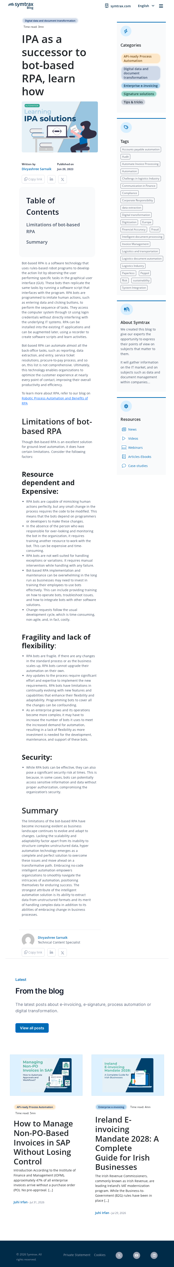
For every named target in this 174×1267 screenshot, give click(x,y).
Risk (124, 280)
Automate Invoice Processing (140, 164)
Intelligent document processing (142, 237)
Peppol (144, 273)
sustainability (141, 280)
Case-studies (137, 466)
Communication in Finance (138, 186)
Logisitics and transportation (140, 251)
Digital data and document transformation (50, 20)
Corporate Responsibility (137, 200)
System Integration (134, 288)
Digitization (129, 222)
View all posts (32, 1028)
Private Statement (76, 1255)
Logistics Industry (133, 266)
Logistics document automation (142, 258)
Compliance (129, 193)
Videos (132, 438)
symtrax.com (121, 6)
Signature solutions (139, 94)
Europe (146, 222)
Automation (129, 171)
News (132, 429)
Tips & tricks (133, 102)
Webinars (135, 447)
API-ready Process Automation (138, 58)
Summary (37, 242)
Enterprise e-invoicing (141, 85)
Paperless (128, 273)
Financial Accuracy (133, 229)
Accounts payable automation (141, 149)
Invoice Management (135, 244)
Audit (125, 157)
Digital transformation (136, 215)
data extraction (131, 207)
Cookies (100, 1255)
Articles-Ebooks (139, 456)
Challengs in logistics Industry (140, 178)
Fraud (155, 229)
